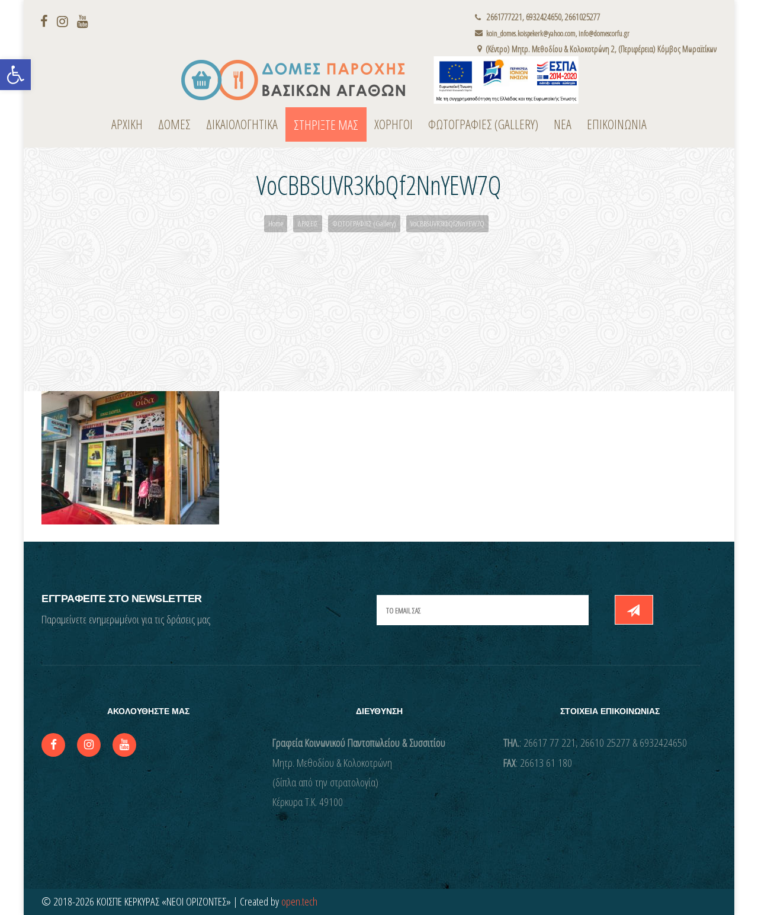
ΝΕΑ (562, 124)
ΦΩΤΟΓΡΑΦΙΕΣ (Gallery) (483, 124)
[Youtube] (84, 20)
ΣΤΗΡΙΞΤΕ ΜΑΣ (326, 124)
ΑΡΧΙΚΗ (127, 124)
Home (275, 223)
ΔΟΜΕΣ (174, 124)
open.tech (299, 901)
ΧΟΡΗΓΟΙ (393, 124)
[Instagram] (64, 20)
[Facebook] (45, 20)
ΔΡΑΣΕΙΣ (307, 223)
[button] (15, 74)
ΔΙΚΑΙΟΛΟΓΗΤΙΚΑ (242, 124)
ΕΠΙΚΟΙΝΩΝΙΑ (617, 124)
